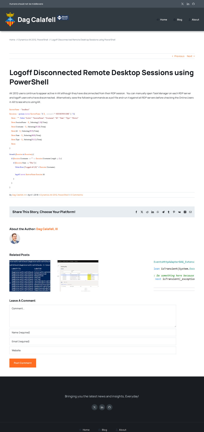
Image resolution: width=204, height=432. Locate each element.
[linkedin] (188, 4)
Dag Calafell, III (19, 194)
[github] (193, 4)
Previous (179, 56)
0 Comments (77, 194)
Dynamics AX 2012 (48, 194)
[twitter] (182, 4)
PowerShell (63, 194)
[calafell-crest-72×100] (10, 13)
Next (189, 56)
